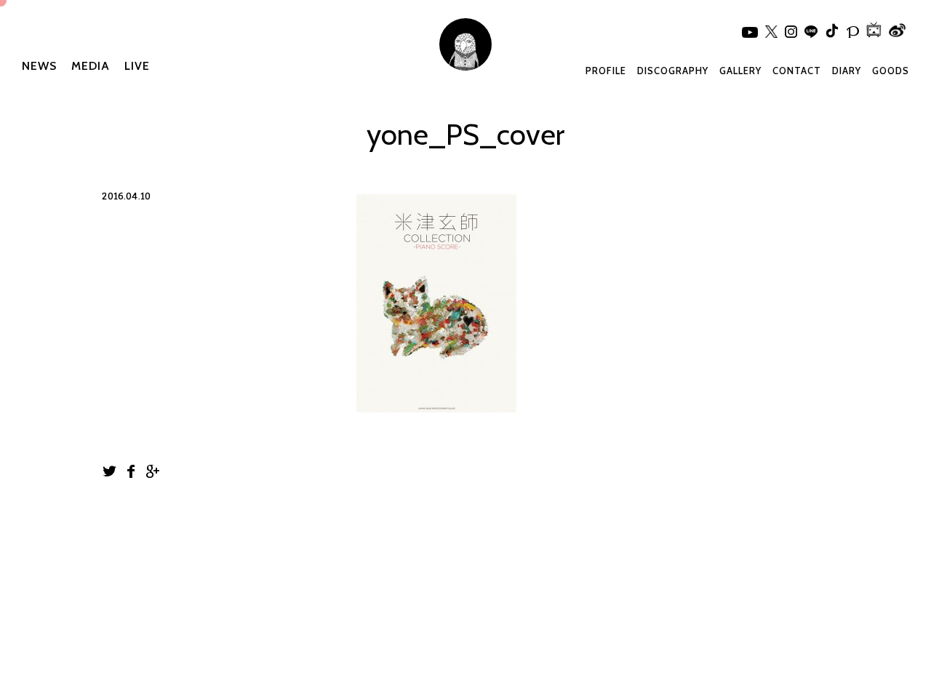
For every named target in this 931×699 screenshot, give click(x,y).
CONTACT (796, 70)
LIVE (137, 66)
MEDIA (90, 66)
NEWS (39, 66)
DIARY (846, 70)
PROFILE (606, 70)
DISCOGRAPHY (672, 70)
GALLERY (740, 70)
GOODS (890, 70)
